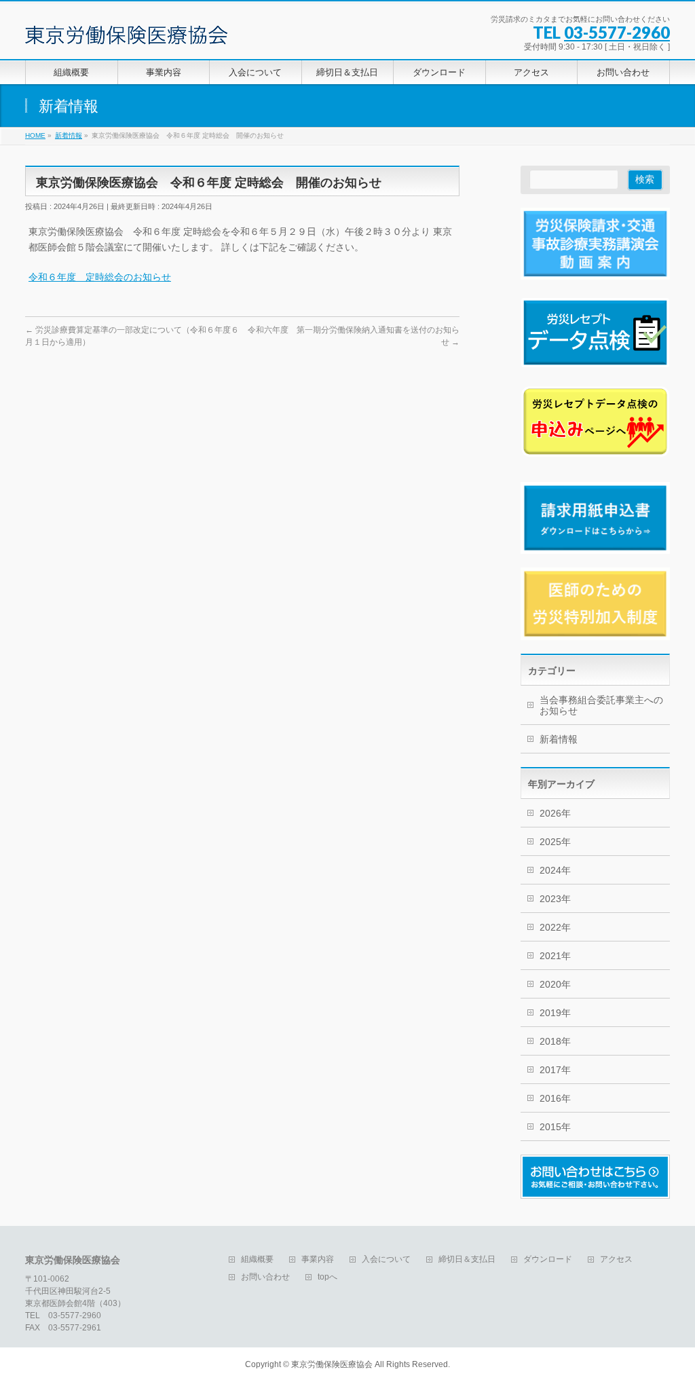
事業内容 (317, 1259)
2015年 (555, 1126)
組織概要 (257, 1259)
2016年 (555, 1098)
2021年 (555, 955)
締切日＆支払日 (466, 1259)
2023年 (555, 898)
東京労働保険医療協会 (332, 1364)
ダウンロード (547, 1259)
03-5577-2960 (617, 32)
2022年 (555, 927)
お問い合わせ (265, 1277)
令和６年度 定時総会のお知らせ (100, 277)
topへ (327, 1277)
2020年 (555, 984)
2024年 (555, 870)
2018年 (555, 1041)
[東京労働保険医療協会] (126, 29)
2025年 (555, 841)
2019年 (555, 1012)
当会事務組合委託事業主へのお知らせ (601, 705)
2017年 (555, 1069)
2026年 (555, 813)
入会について (386, 1259)
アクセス (616, 1259)
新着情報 (559, 739)
